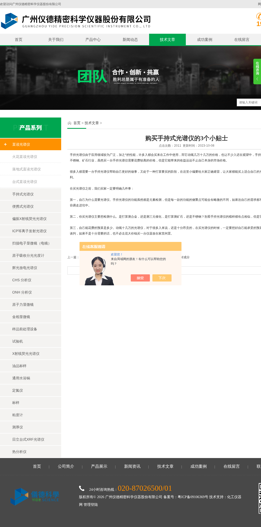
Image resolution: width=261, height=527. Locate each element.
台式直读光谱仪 (24, 182)
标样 (15, 403)
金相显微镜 (21, 317)
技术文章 (167, 39)
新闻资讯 (132, 466)
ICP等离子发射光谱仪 (29, 231)
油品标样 (19, 366)
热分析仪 (19, 452)
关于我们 (55, 39)
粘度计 (17, 415)
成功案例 (204, 39)
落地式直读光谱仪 (26, 169)
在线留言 (242, 39)
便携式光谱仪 (23, 206)
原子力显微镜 (23, 304)
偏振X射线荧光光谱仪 (29, 219)
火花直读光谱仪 (24, 157)
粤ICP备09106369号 (193, 497)
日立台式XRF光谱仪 (28, 439)
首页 (18, 39)
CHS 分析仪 (21, 280)
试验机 (17, 341)
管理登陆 (91, 505)
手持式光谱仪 (23, 194)
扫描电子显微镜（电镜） (31, 243)
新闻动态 (130, 39)
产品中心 (93, 39)
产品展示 (99, 466)
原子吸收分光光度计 (28, 255)
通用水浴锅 (21, 378)
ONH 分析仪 (22, 292)
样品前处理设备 (24, 329)
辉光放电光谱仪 (24, 268)
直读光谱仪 (21, 144)
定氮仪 (17, 390)
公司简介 (66, 466)
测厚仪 (17, 427)
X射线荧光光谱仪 (26, 354)
